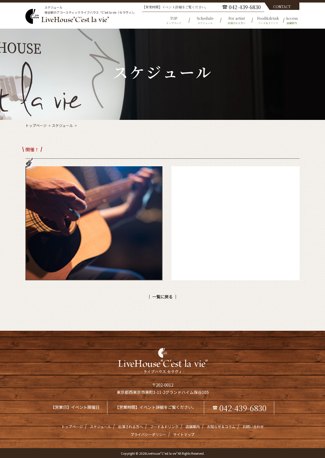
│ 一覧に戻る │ (162, 297)
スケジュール (62, 125)
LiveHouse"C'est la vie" (162, 453)
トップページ (36, 125)
